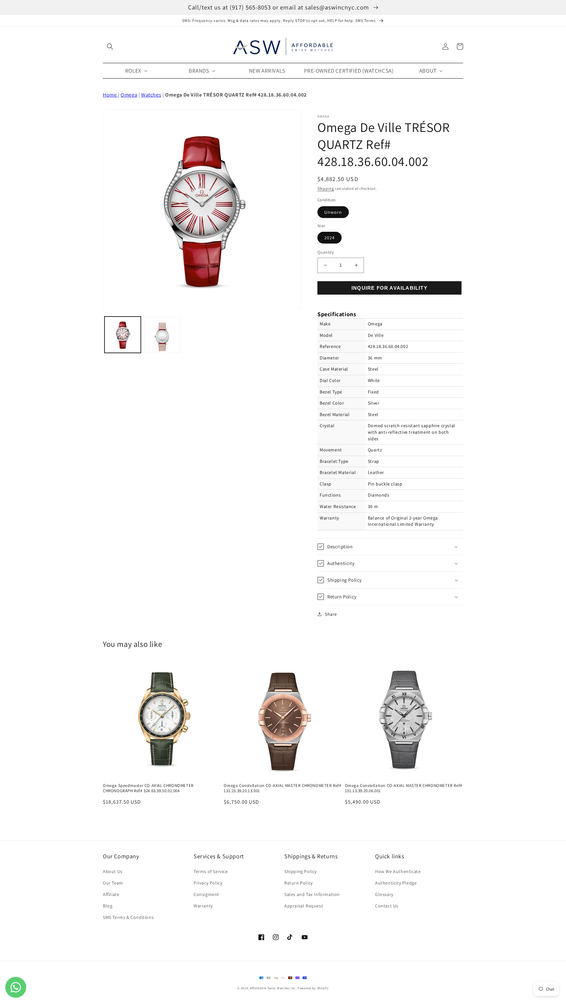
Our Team (113, 883)
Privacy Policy (208, 883)
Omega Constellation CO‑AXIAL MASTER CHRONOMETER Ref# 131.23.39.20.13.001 (282, 788)
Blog (107, 906)
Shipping (325, 188)
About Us (113, 871)
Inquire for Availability (389, 288)
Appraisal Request (303, 906)
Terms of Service (211, 871)
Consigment (206, 894)
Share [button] (331, 614)
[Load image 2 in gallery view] (162, 335)
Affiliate (111, 894)
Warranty (203, 906)
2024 (329, 238)
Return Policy (298, 883)
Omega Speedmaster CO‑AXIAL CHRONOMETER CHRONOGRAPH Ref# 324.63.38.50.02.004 (148, 788)
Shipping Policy (300, 871)
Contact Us (386, 906)
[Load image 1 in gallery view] (122, 335)
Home (110, 94)
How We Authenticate (398, 871)
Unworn (333, 212)
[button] (110, 46)
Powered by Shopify (313, 988)
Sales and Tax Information (312, 894)
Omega (129, 94)
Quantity (325, 252)
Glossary (384, 894)
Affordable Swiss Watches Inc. (273, 988)
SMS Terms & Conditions (128, 917)
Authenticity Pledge (396, 883)
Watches (151, 94)
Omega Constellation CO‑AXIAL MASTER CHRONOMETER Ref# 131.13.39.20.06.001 (403, 788)
